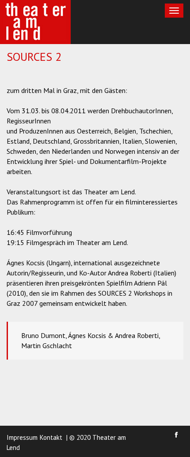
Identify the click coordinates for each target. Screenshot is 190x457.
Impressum (22, 437)
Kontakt (51, 437)
